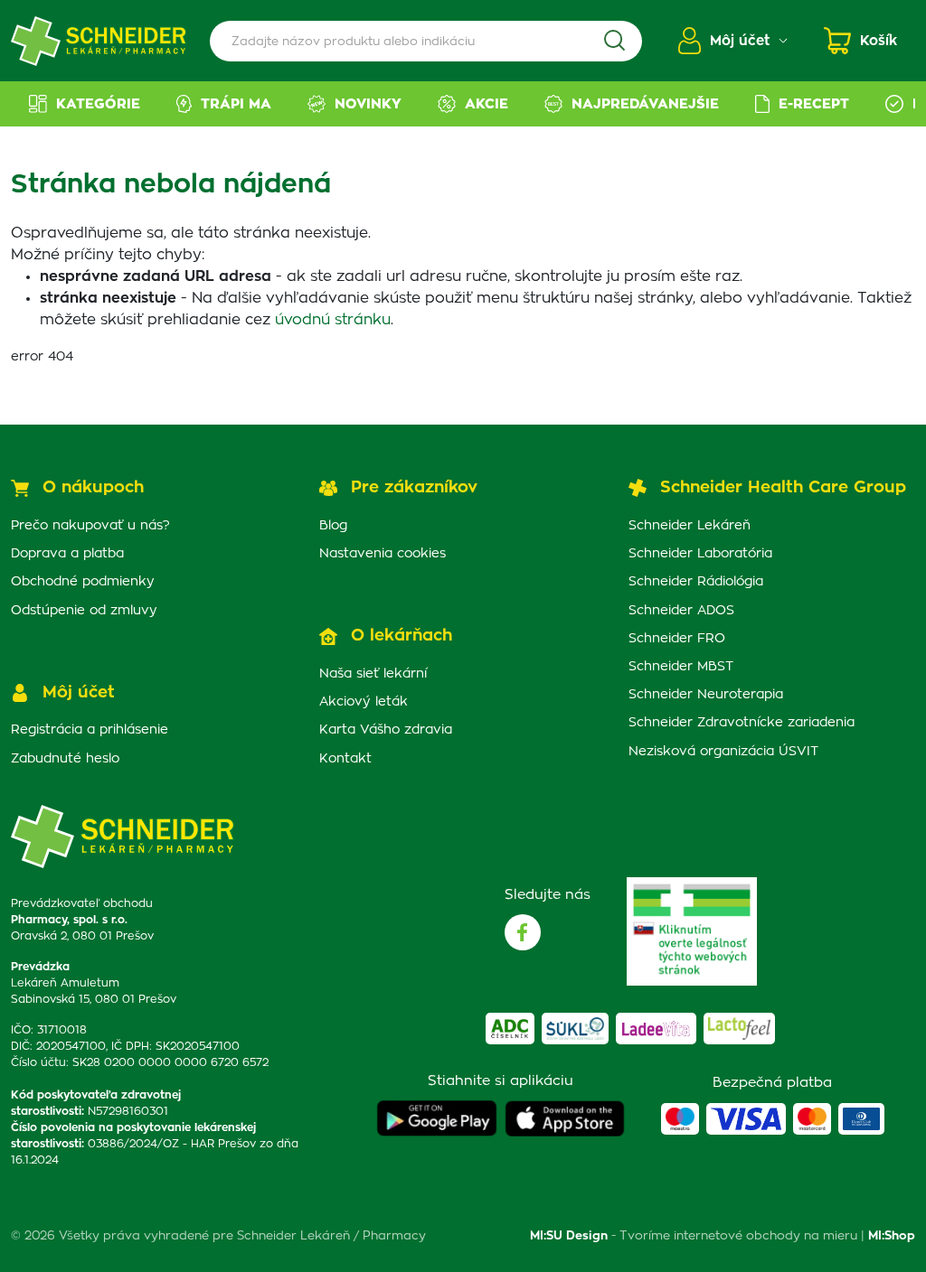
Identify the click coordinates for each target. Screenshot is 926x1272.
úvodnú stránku (333, 320)
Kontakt (345, 759)
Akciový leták (363, 702)
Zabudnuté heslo (65, 759)
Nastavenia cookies (382, 553)
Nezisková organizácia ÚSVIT (723, 751)
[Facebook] (523, 932)
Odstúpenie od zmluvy (84, 610)
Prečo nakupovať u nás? (90, 525)
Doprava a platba (67, 553)
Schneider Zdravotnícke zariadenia (741, 722)
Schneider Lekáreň (689, 525)
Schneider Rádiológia (695, 581)
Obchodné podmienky (83, 581)
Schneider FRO (676, 638)
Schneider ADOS (681, 610)
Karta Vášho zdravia (385, 730)
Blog (333, 525)
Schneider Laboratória (700, 553)
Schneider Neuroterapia (705, 694)
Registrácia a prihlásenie (89, 730)
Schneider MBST (680, 666)
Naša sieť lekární (373, 674)
